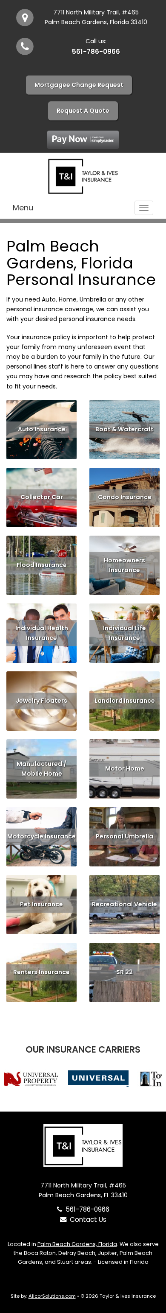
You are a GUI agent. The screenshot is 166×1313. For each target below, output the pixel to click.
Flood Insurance (42, 565)
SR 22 (124, 972)
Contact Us (86, 1219)
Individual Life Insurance (124, 633)
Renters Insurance (41, 972)
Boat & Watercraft (124, 429)
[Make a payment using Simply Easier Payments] (83, 139)
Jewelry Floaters (41, 700)
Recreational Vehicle (124, 904)
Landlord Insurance (124, 700)
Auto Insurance (42, 429)
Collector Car (41, 497)
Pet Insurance (41, 904)
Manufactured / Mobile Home (41, 769)
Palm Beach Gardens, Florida (77, 1244)
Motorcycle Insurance (41, 836)
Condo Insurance (125, 497)
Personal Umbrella (124, 836)
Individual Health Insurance (41, 633)
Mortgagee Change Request (78, 85)
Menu (23, 207)
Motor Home (124, 768)
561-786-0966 (96, 51)
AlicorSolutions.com (52, 1296)
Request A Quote (83, 110)
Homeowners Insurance (124, 565)
